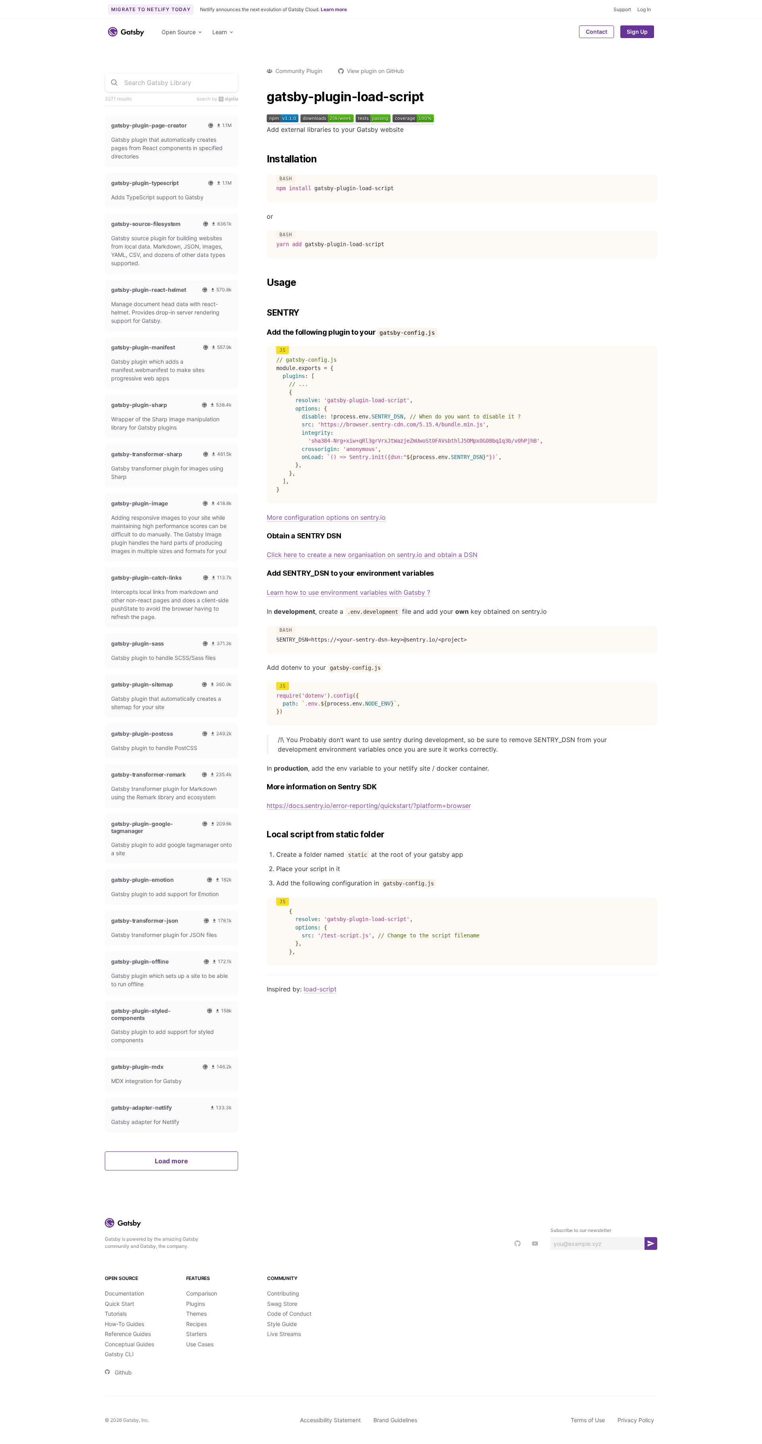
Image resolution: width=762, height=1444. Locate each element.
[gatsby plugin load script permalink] (263, 97)
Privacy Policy (636, 1420)
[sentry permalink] (263, 313)
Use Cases (200, 1344)
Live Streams (284, 1333)
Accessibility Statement (330, 1420)
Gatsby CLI (119, 1354)
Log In (644, 9)
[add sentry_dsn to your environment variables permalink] (263, 573)
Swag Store (282, 1303)
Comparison (201, 1293)
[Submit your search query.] (114, 82)
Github (123, 1372)
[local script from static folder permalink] (263, 834)
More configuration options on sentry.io (326, 517)
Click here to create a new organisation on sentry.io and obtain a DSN (372, 555)
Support (622, 9)
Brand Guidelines (395, 1420)
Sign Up (637, 31)
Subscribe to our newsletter (580, 1230)
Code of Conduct (289, 1313)
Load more (171, 1161)
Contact (596, 31)
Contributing (283, 1293)
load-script (320, 989)
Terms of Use (588, 1420)
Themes (196, 1313)
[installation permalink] (263, 159)
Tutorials (116, 1313)
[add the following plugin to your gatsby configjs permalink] (263, 332)
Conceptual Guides (129, 1344)
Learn (219, 32)
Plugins (195, 1303)
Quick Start (119, 1303)
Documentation (124, 1293)
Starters (196, 1333)
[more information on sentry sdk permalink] (263, 787)
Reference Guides (128, 1333)
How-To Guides (124, 1324)
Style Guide (282, 1324)
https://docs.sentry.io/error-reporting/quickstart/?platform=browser (369, 806)
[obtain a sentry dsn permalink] (263, 536)
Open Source (179, 32)
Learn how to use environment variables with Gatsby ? (348, 592)
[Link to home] (126, 32)
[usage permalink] (263, 283)
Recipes (196, 1324)
